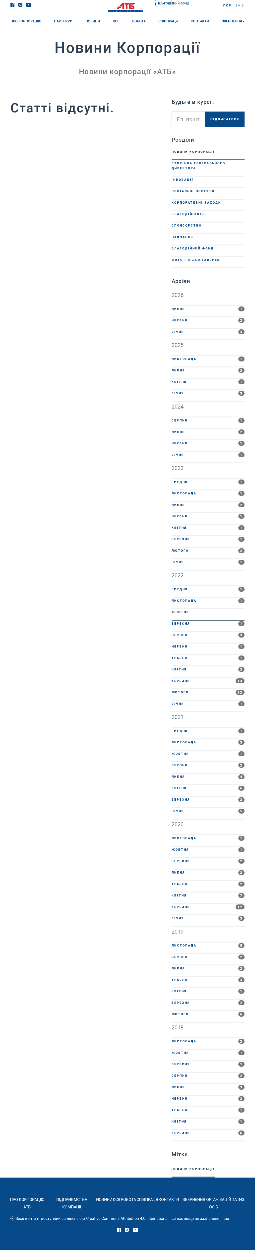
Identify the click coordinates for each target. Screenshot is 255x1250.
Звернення (232, 21)
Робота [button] (139, 21)
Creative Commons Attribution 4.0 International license (134, 1218)
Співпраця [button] (168, 21)
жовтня (207, 612)
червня (207, 320)
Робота (128, 1199)
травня (207, 658)
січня (207, 332)
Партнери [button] (63, 21)
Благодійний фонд (173, 3)
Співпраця (147, 1199)
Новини (104, 1199)
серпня (207, 420)
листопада (207, 359)
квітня (207, 382)
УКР (227, 5)
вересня (207, 624)
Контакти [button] (200, 21)
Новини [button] (92, 21)
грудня (207, 482)
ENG (240, 5)
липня (207, 309)
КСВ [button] (116, 21)
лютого (207, 551)
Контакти (169, 1199)
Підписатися (224, 119)
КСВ (116, 1199)
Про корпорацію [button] (25, 21)
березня (207, 539)
